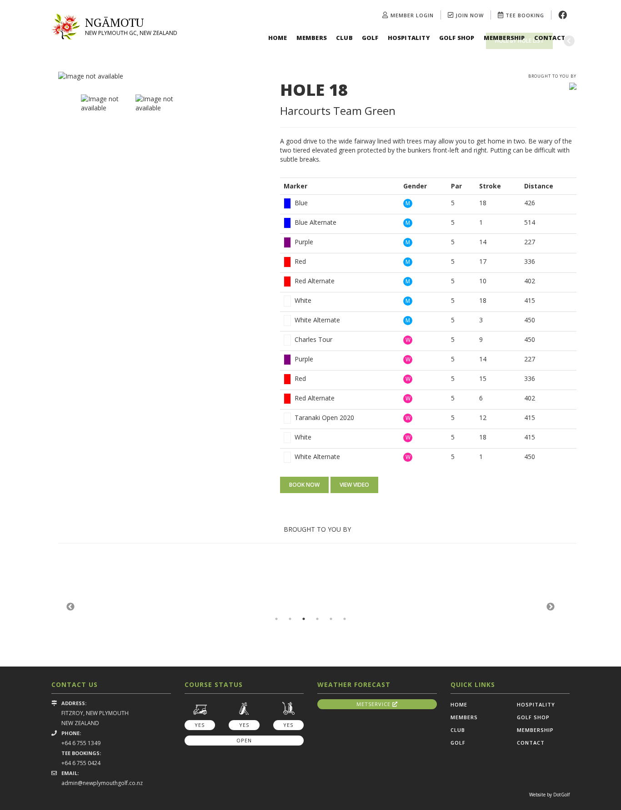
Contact (549, 38)
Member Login (412, 15)
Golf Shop (457, 38)
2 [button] (290, 618)
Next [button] (550, 607)
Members (311, 38)
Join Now (469, 15)
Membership (504, 38)
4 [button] (317, 618)
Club (344, 38)
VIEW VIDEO (354, 485)
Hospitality (409, 38)
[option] (162, 76)
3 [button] (303, 618)
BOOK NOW (304, 485)
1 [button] (276, 618)
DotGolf (561, 794)
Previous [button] (70, 607)
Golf (370, 38)
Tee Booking (524, 15)
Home (277, 38)
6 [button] (344, 618)
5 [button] (331, 618)
